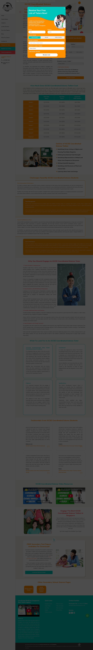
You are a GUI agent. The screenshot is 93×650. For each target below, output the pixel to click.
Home (17, 1)
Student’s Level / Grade (35, 46)
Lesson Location (33, 40)
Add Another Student (34, 51)
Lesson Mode (32, 35)
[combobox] (46, 48)
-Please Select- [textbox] (32, 48)
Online (46, 37)
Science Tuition (23, 1)
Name (30, 29)
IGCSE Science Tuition (33, 1)
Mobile (49, 29)
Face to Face (35, 37)
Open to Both (58, 37)
